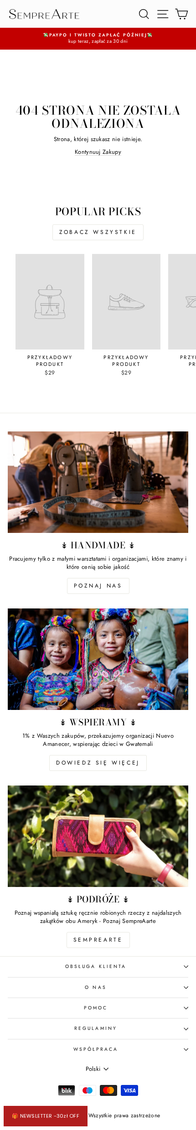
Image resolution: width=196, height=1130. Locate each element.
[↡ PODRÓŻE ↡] (98, 836)
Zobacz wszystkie (98, 232)
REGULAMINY (95, 1028)
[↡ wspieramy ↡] (98, 659)
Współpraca (96, 1049)
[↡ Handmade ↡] (98, 482)
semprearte (98, 940)
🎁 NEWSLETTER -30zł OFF (45, 1116)
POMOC (96, 1007)
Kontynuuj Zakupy (98, 151)
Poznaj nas (98, 586)
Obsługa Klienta (95, 966)
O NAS (95, 987)
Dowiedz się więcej (98, 763)
